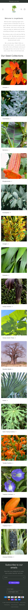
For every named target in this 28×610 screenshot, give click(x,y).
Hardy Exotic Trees (8, 338)
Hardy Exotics (7, 306)
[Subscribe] (23, 577)
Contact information (14, 606)
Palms (4, 400)
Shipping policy (22, 604)
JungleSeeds (8, 602)
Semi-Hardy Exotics (9, 431)
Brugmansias (7, 181)
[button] (2, 9)
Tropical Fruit (7, 525)
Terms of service (14, 604)
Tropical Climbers (8, 494)
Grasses (5, 275)
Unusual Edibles (8, 557)
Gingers (5, 244)
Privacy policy (23, 602)
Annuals (5, 87)
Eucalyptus (6, 212)
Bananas (5, 150)
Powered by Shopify (15, 602)
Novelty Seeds (7, 369)
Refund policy (7, 604)
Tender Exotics (7, 463)
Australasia (6, 118)
